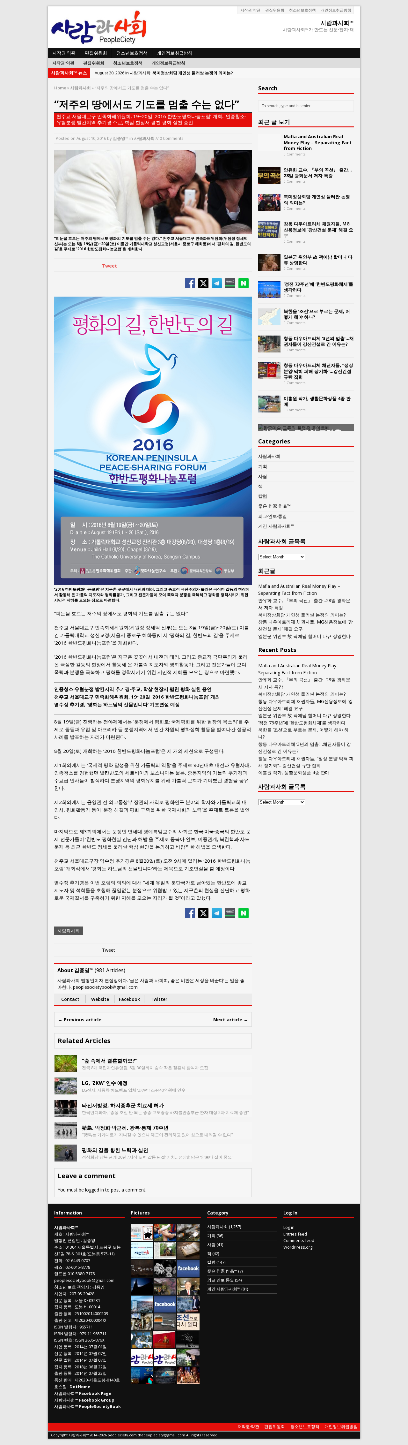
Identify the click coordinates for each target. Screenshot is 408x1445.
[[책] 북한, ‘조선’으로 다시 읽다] (188, 1327)
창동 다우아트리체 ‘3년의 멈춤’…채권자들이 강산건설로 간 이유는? (319, 341)
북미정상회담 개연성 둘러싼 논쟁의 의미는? (317, 199)
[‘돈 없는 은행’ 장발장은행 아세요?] (142, 1237)
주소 (58, 1247)
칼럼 (262, 496)
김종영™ (120, 138)
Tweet (109, 265)
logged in (94, 1190)
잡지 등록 (63, 1307)
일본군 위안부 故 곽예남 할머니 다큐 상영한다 (318, 260)
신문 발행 (63, 1360)
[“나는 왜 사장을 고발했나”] (188, 1291)
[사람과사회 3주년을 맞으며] (142, 1363)
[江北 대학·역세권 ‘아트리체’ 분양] (142, 1309)
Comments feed (298, 1240)
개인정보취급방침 (336, 10)
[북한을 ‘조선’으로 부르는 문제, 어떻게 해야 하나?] (269, 321)
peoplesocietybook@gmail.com (84, 1280)
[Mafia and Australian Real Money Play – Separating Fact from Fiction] (269, 147)
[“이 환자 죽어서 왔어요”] (165, 1273)
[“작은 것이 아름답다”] (188, 1255)
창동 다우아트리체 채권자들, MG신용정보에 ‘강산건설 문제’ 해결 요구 (318, 229)
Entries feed (295, 1234)
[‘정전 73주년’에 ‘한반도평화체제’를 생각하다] (269, 294)
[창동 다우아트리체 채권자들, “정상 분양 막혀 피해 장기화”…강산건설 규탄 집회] (269, 376)
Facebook (129, 999)
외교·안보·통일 (272, 516)
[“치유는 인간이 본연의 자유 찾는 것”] (188, 1363)
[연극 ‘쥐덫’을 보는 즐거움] (188, 1380)
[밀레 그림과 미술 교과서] (142, 1327)
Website (100, 999)
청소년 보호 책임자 (71, 1287)
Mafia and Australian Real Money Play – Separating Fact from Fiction (318, 142)
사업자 (60, 1294)
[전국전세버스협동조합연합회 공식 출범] (164, 1345)
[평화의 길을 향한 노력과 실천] (66, 1158)
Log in (289, 1227)
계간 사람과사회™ (276, 526)
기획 (262, 466)
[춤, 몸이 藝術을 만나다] (187, 1345)
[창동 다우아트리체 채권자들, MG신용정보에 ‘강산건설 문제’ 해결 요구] (269, 234)
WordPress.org (297, 1247)
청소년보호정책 (302, 10)
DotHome (79, 1386)
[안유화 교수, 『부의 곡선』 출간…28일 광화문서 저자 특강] (269, 180)
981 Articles (110, 970)
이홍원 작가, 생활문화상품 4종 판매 (317, 401)
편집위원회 (274, 10)
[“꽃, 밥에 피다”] (142, 1273)
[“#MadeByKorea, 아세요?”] (188, 1273)
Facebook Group (96, 1400)
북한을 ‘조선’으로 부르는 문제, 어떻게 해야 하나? (317, 314)
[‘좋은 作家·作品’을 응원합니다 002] (142, 1255)
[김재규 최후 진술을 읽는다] (141, 1345)
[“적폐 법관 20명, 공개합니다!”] (188, 1309)
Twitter (158, 999)
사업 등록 (63, 1347)
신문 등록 (63, 1300)
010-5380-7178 (81, 1273)
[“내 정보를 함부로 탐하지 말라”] (165, 1327)
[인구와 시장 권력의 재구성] (165, 1380)
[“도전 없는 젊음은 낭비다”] (165, 1237)
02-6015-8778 (77, 1267)
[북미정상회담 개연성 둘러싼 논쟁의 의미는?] (269, 207)
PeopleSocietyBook (100, 1406)
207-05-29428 (81, 1294)
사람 (262, 476)
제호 (58, 1234)
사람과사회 (144, 138)
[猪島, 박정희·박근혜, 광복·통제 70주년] (66, 1135)
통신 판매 (63, 1380)
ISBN (58, 1327)
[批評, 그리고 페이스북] (165, 1309)
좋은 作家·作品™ (274, 506)
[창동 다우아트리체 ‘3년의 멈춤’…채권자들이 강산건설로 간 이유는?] (269, 348)
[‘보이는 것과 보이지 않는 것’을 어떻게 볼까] (142, 1291)
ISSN (58, 1340)
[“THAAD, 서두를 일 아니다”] (188, 1237)
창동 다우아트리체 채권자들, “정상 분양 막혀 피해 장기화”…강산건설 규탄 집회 (318, 371)
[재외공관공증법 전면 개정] (165, 1363)
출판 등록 (63, 1313)
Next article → (230, 1019)
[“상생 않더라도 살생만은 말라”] (165, 1255)
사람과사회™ (77, 1234)
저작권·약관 (250, 10)
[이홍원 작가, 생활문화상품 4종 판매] (269, 408)
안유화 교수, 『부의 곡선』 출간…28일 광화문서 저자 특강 (318, 172)
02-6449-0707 (77, 1260)
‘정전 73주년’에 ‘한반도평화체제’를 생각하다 (318, 287)
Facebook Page (95, 1393)
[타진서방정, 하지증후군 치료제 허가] (66, 1113)
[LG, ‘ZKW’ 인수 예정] (66, 1091)
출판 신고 (63, 1320)
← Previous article (79, 1019)
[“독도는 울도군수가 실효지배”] (165, 1291)
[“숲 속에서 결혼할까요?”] (66, 1068)
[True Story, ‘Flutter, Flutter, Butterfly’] (142, 1380)
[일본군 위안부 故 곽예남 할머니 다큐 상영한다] (269, 267)
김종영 (89, 1240)
